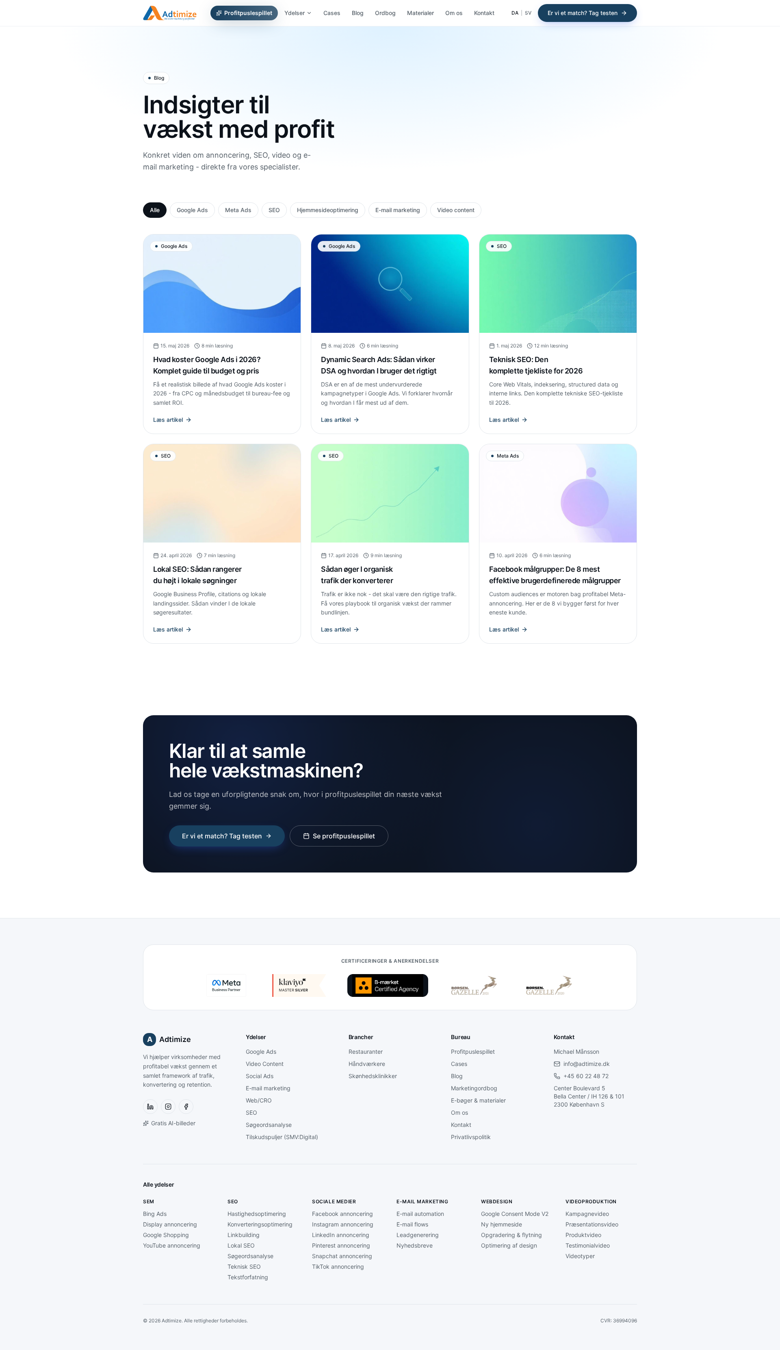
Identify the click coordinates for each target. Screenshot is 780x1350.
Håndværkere (367, 1063)
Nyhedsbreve (414, 1245)
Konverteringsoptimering (260, 1224)
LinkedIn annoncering (340, 1234)
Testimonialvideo (588, 1245)
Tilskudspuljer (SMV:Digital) (282, 1136)
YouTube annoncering (171, 1245)
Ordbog (385, 12)
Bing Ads (155, 1213)
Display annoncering (170, 1224)
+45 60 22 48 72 (586, 1075)
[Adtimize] (170, 13)
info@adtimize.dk (586, 1063)
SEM (148, 1201)
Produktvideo (583, 1234)
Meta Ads (238, 209)
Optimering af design (509, 1245)
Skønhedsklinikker (373, 1075)
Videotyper (580, 1255)
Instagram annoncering (342, 1224)
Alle (155, 209)
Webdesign (496, 1201)
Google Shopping (166, 1234)
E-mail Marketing (422, 1201)
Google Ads (192, 209)
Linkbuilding (244, 1234)
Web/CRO (259, 1100)
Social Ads (259, 1075)
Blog (358, 12)
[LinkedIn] (150, 1106)
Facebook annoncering (342, 1213)
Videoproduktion (591, 1201)
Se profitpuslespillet (344, 836)
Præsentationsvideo (592, 1224)
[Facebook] (186, 1106)
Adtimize (169, 1039)
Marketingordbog (474, 1088)
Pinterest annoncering (341, 1245)
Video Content (265, 1063)
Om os (454, 12)
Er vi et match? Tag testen (583, 12)
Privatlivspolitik (471, 1136)
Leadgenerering (417, 1234)
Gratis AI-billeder (173, 1123)
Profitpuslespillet (248, 12)
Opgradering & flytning (511, 1234)
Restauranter (366, 1051)
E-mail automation (420, 1213)
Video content (455, 209)
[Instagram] (168, 1106)
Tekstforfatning (248, 1277)
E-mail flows (412, 1224)
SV (528, 13)
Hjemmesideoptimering (327, 209)
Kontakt (484, 12)
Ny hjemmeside (501, 1224)
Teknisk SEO (244, 1266)
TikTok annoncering (338, 1266)
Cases (331, 12)
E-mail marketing (397, 209)
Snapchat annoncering (342, 1255)
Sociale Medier (334, 1201)
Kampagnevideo (587, 1213)
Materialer (420, 12)
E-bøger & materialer (478, 1100)
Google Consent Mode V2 (514, 1213)
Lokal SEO (241, 1245)
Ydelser (294, 12)
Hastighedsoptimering (257, 1213)
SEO (274, 209)
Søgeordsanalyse (269, 1124)
